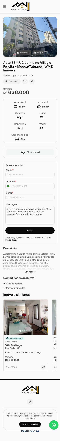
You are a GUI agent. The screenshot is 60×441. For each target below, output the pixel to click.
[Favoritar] (25, 81)
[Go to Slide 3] (24, 330)
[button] (30, 37)
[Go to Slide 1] (20, 331)
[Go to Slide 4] (27, 330)
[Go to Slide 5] (29, 330)
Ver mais (29, 272)
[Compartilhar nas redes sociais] (32, 81)
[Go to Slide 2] (22, 330)
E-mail (9, 193)
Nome (9, 170)
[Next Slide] (54, 37)
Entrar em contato (15, 165)
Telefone (11, 181)
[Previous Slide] (5, 37)
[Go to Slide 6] (31, 330)
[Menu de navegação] (4, 6)
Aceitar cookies (30, 424)
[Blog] (30, 402)
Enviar (30, 230)
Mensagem (11, 204)
